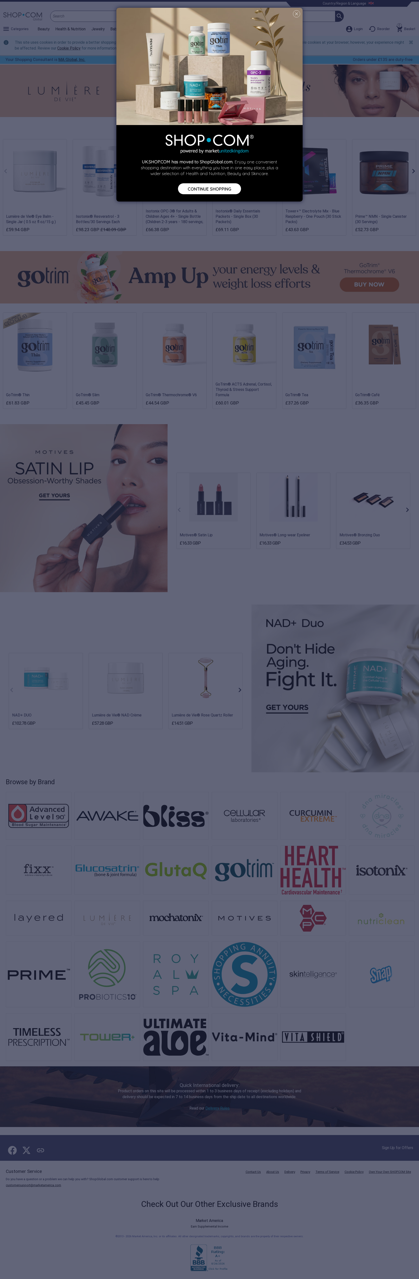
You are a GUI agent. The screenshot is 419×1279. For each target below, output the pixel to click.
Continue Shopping (209, 188)
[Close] (296, 14)
